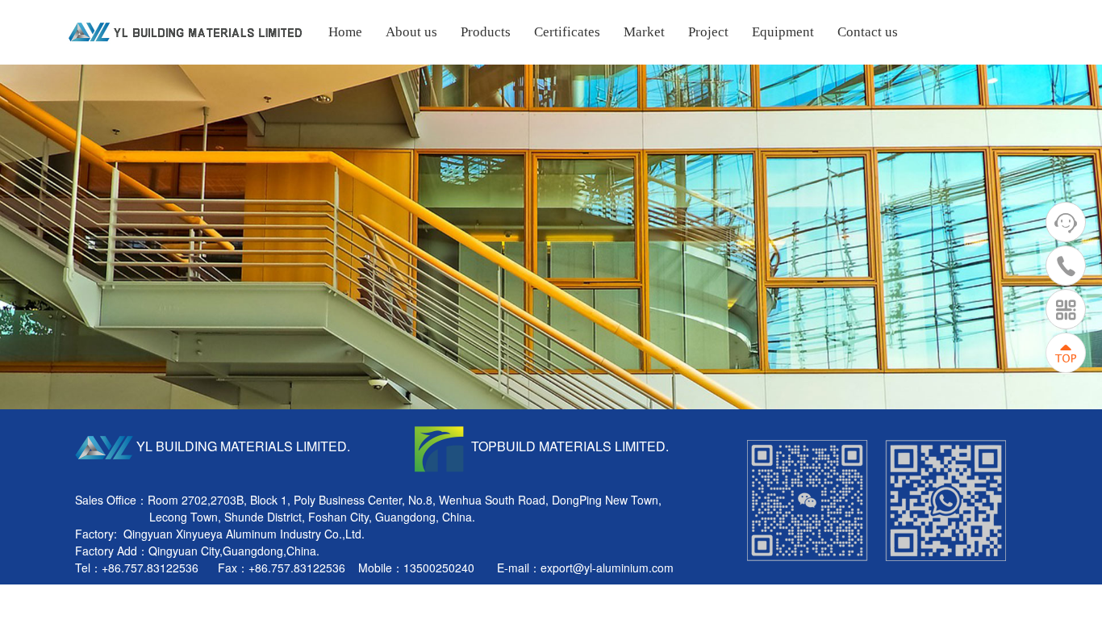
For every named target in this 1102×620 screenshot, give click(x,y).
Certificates (567, 32)
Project (708, 32)
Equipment (783, 32)
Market (644, 32)
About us (411, 32)
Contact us (867, 32)
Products (486, 32)
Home (345, 32)
